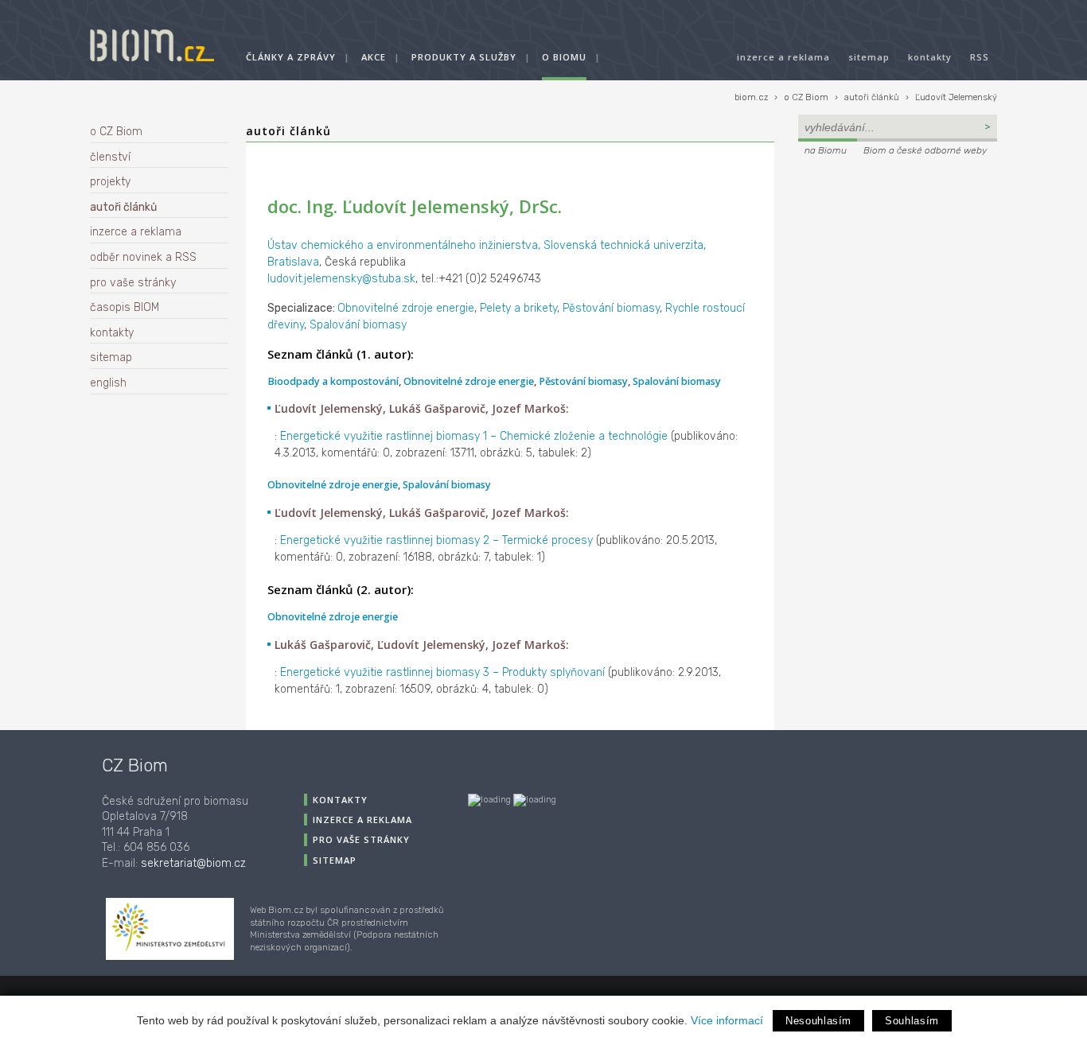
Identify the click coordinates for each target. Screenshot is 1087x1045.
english (108, 383)
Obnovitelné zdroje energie (405, 308)
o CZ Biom (806, 97)
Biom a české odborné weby (925, 150)
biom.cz (751, 97)
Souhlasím (912, 1021)
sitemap (869, 57)
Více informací (727, 1020)
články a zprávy (291, 57)
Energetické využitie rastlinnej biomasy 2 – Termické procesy (436, 540)
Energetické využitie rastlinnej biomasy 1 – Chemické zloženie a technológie (474, 436)
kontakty (930, 57)
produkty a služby (463, 57)
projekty (110, 181)
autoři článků (871, 97)
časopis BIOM (124, 307)
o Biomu (564, 57)
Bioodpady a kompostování (333, 381)
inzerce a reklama (783, 57)
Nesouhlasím (818, 1021)
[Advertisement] (897, 267)
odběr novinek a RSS (143, 257)
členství (110, 157)
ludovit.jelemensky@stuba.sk (341, 279)
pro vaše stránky (133, 282)
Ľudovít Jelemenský (956, 97)
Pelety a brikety (518, 308)
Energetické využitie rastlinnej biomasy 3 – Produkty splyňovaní (442, 672)
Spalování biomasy (358, 325)
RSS (979, 57)
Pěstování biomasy (611, 308)
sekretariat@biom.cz (193, 863)
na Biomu (826, 150)
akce (373, 57)
